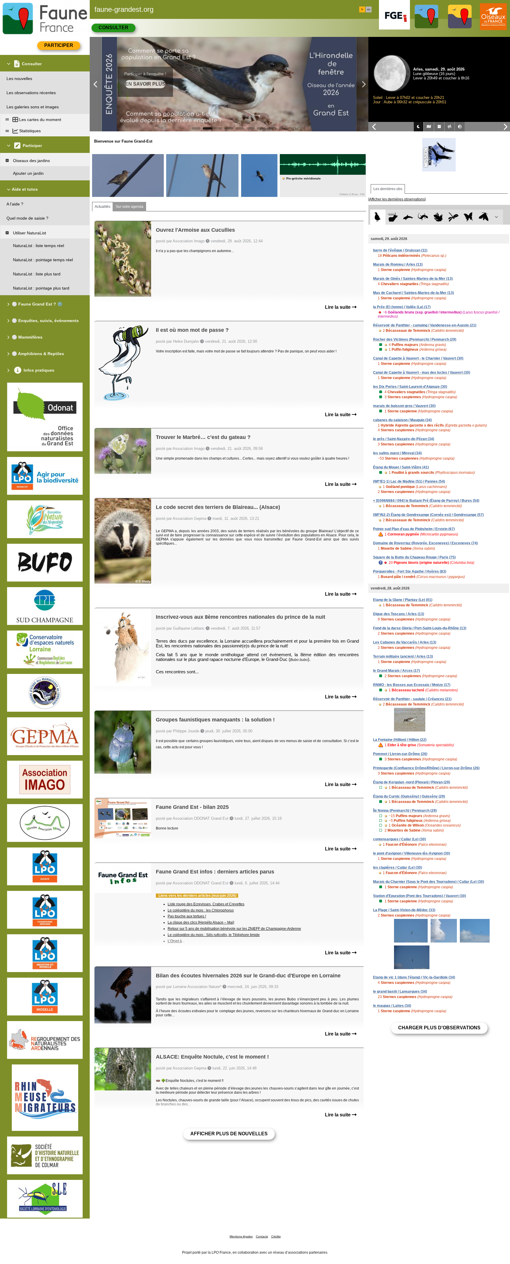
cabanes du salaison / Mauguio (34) (402, 420)
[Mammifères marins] (408, 217)
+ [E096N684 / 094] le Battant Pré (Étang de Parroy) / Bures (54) (426, 501)
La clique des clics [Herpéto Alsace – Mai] (201, 922)
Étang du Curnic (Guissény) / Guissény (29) (409, 796)
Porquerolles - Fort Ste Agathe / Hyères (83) (409, 571)
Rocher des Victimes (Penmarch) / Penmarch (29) (414, 339)
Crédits (276, 1236)
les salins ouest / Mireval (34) (397, 453)
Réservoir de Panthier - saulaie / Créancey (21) (412, 699)
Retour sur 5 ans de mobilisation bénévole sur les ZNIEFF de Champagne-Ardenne (234, 929)
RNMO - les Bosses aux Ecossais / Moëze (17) (411, 685)
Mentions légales (241, 1236)
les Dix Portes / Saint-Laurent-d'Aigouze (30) (410, 387)
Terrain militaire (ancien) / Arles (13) (403, 656)
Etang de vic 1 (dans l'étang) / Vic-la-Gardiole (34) (414, 977)
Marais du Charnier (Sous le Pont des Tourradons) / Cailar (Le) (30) (428, 882)
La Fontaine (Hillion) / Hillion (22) (399, 740)
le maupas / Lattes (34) (392, 1006)
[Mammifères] (393, 217)
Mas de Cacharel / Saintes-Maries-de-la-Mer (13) (413, 293)
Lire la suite (338, 307)
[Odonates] (453, 217)
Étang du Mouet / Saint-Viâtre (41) (401, 467)
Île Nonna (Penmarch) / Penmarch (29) (405, 811)
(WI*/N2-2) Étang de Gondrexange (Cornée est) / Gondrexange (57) (428, 515)
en (368, 9)
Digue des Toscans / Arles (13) (398, 614)
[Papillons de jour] (468, 217)
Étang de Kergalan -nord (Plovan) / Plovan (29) (411, 782)
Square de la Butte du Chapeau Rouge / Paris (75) (414, 557)
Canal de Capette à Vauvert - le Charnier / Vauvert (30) (418, 358)
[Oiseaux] (377, 217)
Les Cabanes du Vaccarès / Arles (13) (404, 642)
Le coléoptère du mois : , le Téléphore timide (214, 935)
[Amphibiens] (438, 217)
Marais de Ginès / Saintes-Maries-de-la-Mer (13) (413, 279)
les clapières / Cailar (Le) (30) (397, 867)
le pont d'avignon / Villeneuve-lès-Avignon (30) (411, 853)
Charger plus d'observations (439, 1027)
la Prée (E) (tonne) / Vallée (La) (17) (402, 307)
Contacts (262, 1236)
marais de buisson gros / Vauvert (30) (404, 406)
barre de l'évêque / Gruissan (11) (400, 250)
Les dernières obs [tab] (387, 189)
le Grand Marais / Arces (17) (396, 671)
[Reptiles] (423, 217)
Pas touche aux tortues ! (187, 916)
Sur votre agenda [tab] (129, 207)
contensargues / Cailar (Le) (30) (399, 839)
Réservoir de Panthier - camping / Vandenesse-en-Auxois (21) (424, 325)
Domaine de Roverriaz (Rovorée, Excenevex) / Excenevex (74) (425, 543)
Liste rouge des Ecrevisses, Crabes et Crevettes (206, 904)
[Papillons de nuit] (483, 217)
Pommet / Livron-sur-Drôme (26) (400, 754)
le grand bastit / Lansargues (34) (400, 991)
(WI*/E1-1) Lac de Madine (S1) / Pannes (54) (409, 481)
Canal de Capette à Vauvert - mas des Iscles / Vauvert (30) (421, 372)
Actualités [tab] (102, 207)
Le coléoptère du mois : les (201, 910)
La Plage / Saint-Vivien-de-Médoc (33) (404, 910)
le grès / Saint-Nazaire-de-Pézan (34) (403, 439)
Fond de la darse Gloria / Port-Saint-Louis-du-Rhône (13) (419, 628)
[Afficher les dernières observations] (397, 199)
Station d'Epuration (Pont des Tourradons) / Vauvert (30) (419, 896)
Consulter (113, 27)
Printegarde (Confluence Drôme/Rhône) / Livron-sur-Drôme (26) (426, 768)
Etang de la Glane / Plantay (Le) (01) (402, 600)
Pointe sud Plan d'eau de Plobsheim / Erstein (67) (414, 529)
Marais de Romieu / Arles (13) (398, 264)
